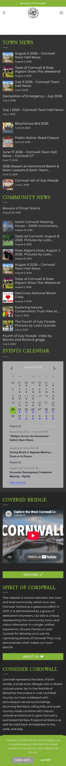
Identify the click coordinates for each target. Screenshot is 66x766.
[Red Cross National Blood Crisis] (8, 297)
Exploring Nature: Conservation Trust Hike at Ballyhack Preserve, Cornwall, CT (38, 309)
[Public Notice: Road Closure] (8, 142)
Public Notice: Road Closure (37, 138)
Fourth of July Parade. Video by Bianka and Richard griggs (27, 338)
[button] (4, 12)
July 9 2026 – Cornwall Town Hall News (37, 84)
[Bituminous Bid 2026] (8, 127)
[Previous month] (12, 368)
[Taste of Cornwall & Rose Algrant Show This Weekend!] (8, 72)
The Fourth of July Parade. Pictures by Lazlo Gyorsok (35, 323)
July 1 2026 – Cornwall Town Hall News (33, 110)
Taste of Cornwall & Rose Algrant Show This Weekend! (38, 69)
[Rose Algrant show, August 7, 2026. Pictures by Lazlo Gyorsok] (8, 254)
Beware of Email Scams (21, 208)
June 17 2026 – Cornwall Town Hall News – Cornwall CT (30, 154)
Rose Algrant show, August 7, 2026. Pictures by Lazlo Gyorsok (38, 252)
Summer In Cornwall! (33, 3)
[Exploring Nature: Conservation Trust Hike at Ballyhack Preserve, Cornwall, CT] (8, 311)
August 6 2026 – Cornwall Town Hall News (35, 55)
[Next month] (54, 368)
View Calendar (18, 482)
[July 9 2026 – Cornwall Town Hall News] (8, 86)
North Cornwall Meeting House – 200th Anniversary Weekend (36, 224)
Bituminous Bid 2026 (31, 123)
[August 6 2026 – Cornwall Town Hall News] (8, 57)
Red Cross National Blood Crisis (35, 295)
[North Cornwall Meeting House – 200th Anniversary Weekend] (8, 226)
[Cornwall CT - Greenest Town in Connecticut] (33, 13)
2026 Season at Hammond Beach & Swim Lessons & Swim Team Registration (31, 168)
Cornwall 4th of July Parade (37, 180)
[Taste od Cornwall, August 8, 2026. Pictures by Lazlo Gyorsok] (8, 240)
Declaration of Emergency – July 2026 (32, 96)
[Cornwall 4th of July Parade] (8, 184)
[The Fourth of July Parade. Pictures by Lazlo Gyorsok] (8, 326)
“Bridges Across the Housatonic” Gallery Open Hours (30, 438)
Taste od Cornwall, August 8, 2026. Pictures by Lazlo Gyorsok (37, 238)
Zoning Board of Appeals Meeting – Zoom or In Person (31, 454)
